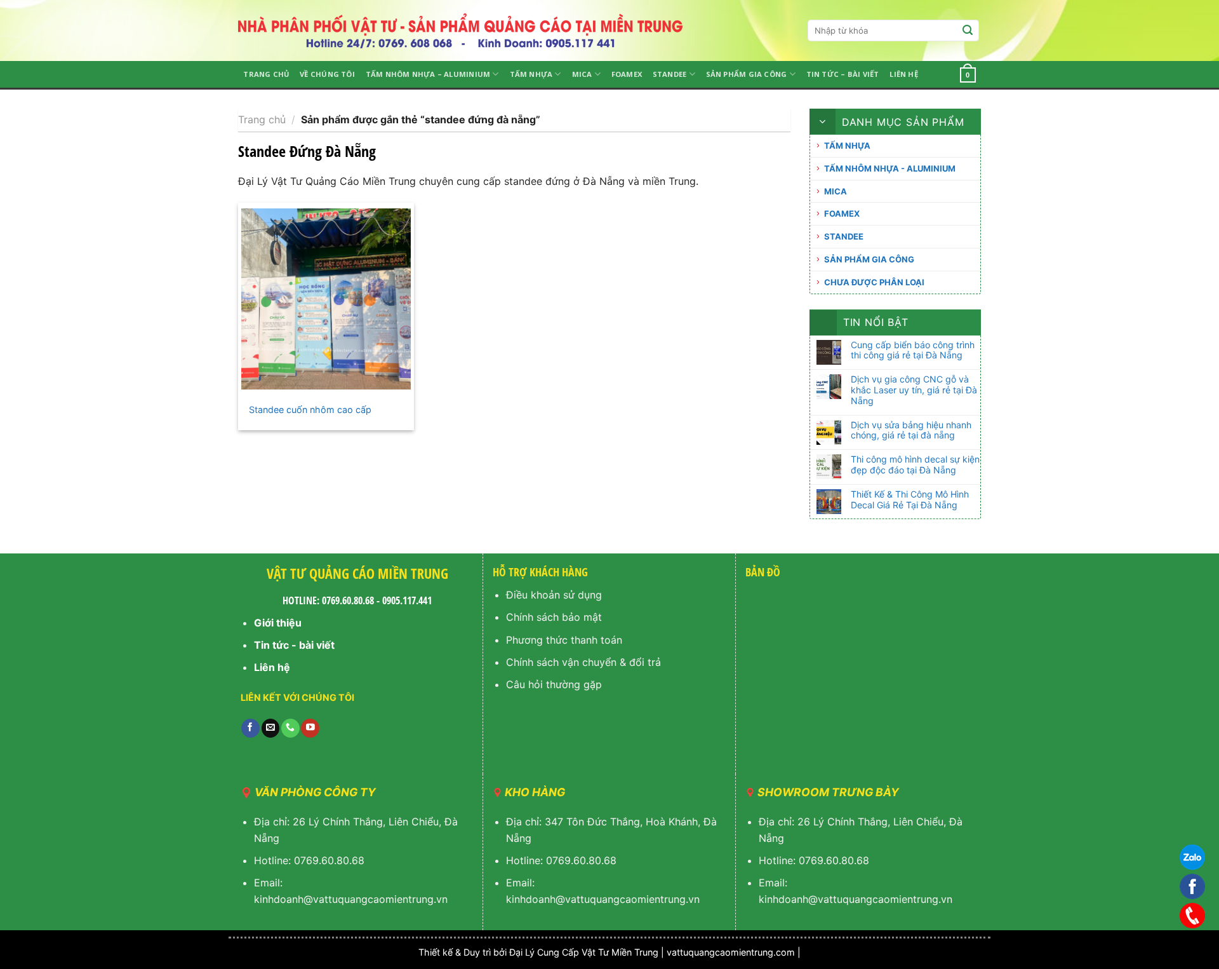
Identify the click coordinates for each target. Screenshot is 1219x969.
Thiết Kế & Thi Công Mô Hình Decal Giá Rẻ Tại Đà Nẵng (910, 499)
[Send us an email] (271, 728)
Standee (670, 74)
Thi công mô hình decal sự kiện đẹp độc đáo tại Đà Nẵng (915, 464)
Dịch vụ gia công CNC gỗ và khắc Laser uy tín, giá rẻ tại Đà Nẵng (914, 390)
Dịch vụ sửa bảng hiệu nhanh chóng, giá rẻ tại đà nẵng (911, 430)
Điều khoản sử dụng (554, 594)
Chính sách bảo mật (554, 617)
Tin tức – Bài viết (842, 74)
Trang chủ (266, 74)
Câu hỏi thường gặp (554, 684)
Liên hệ (903, 74)
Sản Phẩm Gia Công (746, 74)
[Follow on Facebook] (250, 728)
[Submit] (967, 30)
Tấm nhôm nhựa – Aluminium (428, 74)
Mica (582, 74)
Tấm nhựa (531, 74)
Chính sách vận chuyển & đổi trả (583, 662)
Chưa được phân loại (874, 282)
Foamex (626, 74)
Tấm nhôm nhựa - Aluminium (890, 168)
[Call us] (290, 728)
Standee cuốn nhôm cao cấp (310, 409)
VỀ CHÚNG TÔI (327, 74)
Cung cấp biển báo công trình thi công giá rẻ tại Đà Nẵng (913, 350)
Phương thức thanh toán (564, 640)
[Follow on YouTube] (310, 728)
